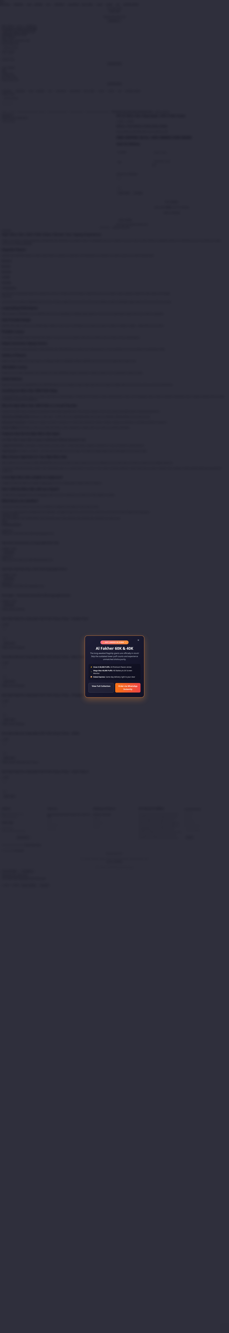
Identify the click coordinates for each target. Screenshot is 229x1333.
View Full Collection (101, 686)
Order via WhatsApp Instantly (127, 688)
